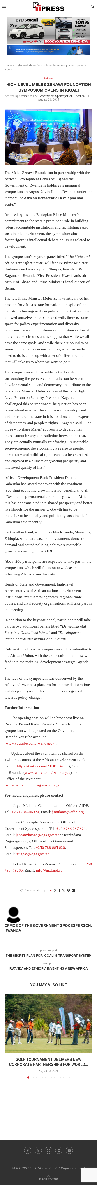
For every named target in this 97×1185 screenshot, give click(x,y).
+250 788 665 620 (50, 847)
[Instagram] (48, 1150)
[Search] (92, 7)
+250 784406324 (25, 812)
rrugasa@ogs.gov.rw (32, 854)
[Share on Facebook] (59, 890)
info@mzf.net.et (49, 870)
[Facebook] (27, 1150)
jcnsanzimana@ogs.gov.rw (37, 835)
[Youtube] (69, 1150)
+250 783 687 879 (71, 828)
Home (8, 65)
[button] (8, 1036)
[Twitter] (38, 1150)
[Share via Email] (73, 890)
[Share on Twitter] (63, 891)
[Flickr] (58, 1150)
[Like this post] (54, 890)
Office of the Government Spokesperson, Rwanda (52, 96)
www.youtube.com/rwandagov (30, 743)
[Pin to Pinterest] (68, 890)
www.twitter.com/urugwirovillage (32, 785)
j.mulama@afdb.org (68, 812)
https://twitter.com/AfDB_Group (43, 766)
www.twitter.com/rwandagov (47, 772)
